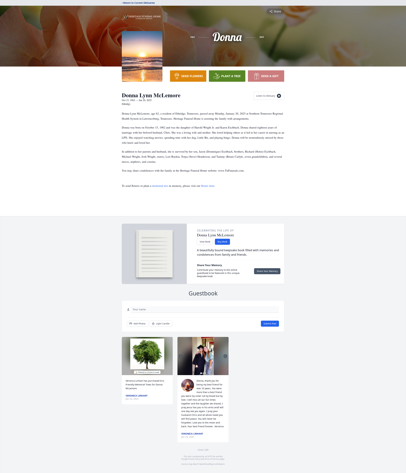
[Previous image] (181, 356)
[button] (147, 356)
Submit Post (270, 323)
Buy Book (222, 241)
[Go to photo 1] (201, 373)
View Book (205, 241)
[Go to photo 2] (203, 373)
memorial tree (160, 186)
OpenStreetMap (206, 464)
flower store (207, 186)
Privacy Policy (194, 459)
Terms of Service (211, 459)
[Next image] (225, 356)
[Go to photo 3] (205, 373)
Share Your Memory (267, 271)
